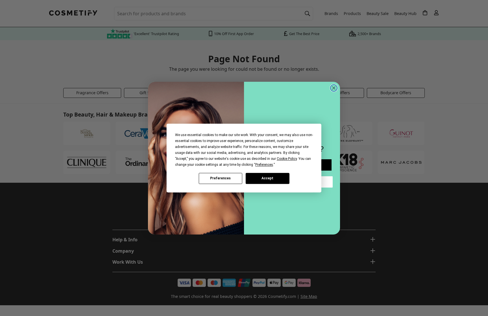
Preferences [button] (264, 165)
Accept (267, 178)
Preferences (220, 178)
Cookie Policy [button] (287, 159)
